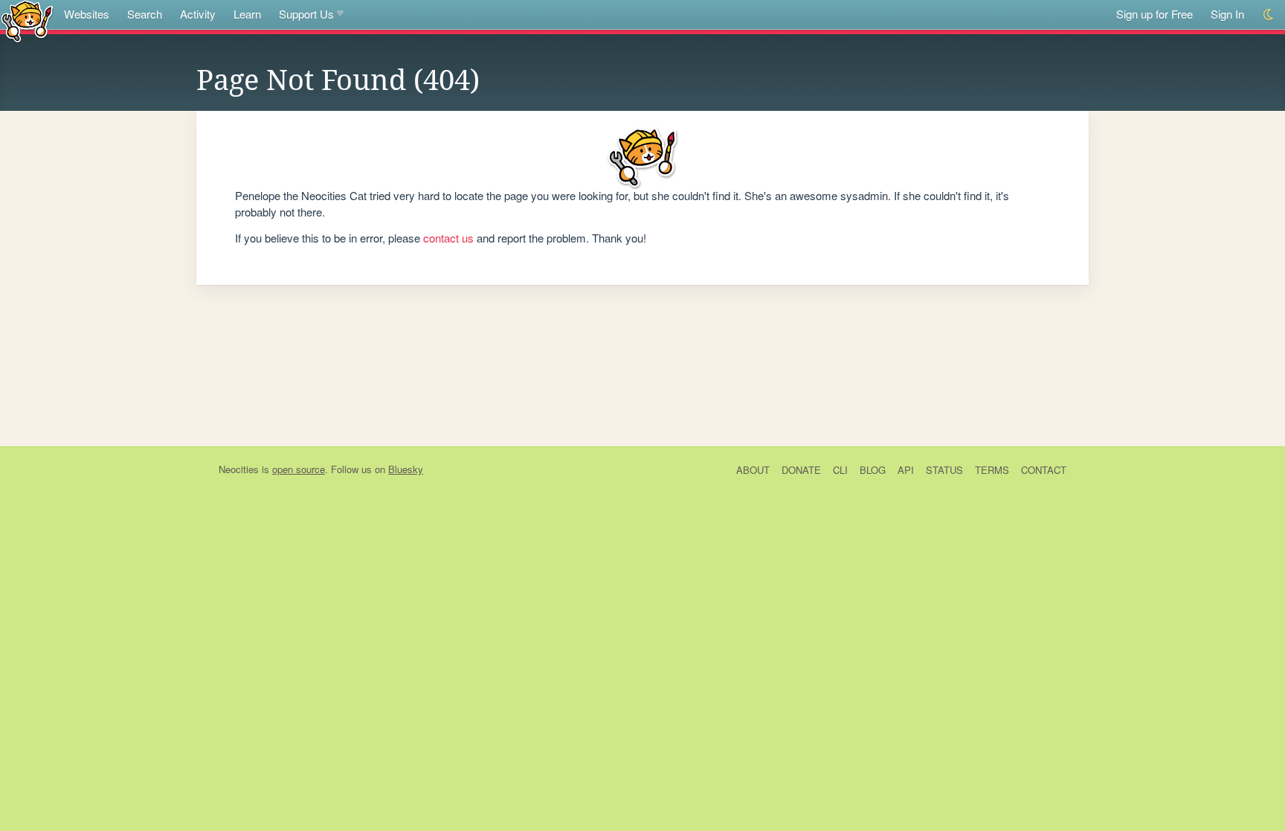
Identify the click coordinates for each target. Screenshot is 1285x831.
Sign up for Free (1154, 14)
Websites (86, 14)
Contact (1043, 470)
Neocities (239, 469)
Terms (992, 470)
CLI (840, 470)
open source (298, 469)
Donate (801, 470)
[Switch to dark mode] (1269, 14)
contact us (448, 238)
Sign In (1227, 14)
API (906, 470)
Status (944, 470)
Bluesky (405, 469)
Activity (198, 14)
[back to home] (27, 20)
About (753, 470)
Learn (247, 14)
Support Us (306, 14)
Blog (873, 470)
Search (144, 14)
